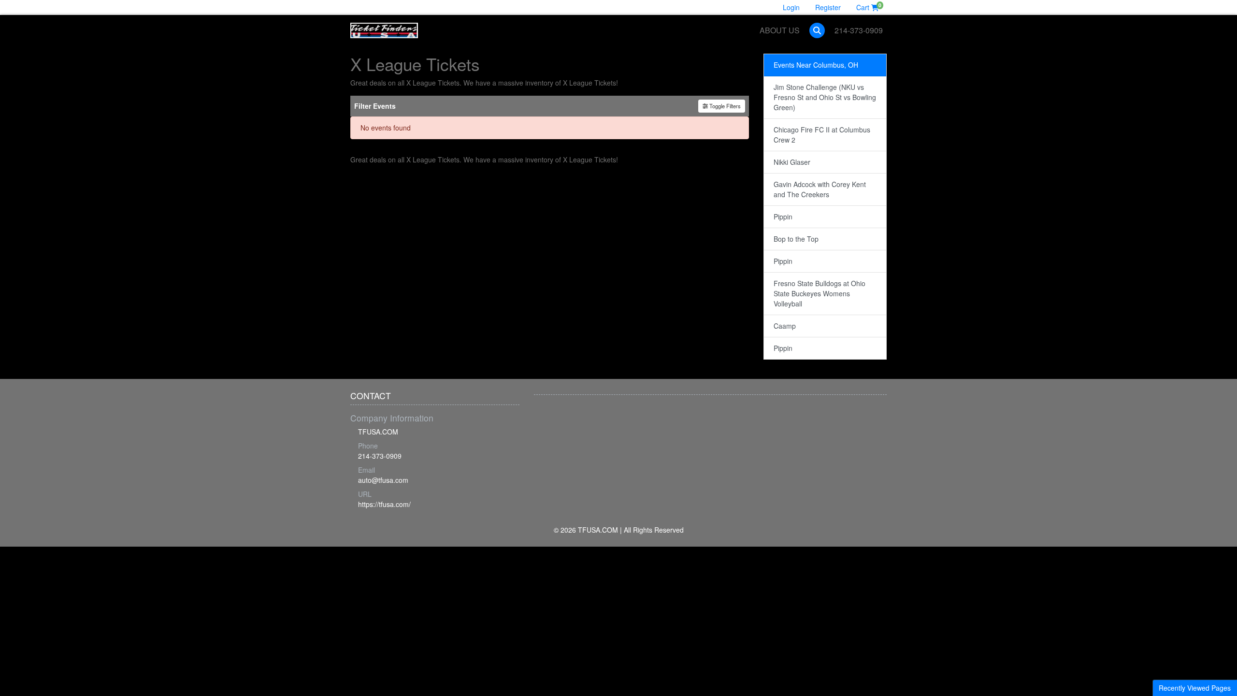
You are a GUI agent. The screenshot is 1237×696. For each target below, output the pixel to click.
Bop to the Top (796, 239)
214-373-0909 (858, 30)
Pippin (783, 216)
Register (828, 7)
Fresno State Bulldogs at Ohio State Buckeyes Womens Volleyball (819, 293)
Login (791, 7)
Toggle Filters (724, 106)
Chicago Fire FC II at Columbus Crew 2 (822, 135)
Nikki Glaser (792, 162)
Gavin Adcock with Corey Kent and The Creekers (820, 189)
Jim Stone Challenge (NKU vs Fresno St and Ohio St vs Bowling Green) (825, 97)
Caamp (785, 326)
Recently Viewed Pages (1195, 688)
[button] (817, 30)
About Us (780, 30)
